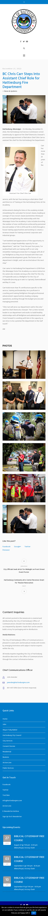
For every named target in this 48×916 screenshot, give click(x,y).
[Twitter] (24, 42)
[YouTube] (27, 42)
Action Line (7, 762)
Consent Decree (9, 746)
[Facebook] (21, 42)
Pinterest (6, 550)
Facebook (6, 546)
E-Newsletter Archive (11, 811)
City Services (7, 740)
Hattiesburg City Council (12, 735)
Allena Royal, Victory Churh (24, 847)
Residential (7, 751)
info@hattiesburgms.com (12, 800)
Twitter (27, 546)
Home (5, 719)
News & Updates (10, 91)
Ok (34, 913)
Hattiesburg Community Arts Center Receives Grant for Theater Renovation (24, 581)
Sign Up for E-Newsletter (12, 816)
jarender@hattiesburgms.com (18, 682)
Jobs (4, 724)
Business (6, 757)
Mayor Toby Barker (10, 729)
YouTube (6, 795)
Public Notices (8, 768)
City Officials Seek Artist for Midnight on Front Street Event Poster (24, 571)
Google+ (17, 546)
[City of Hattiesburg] (24, 21)
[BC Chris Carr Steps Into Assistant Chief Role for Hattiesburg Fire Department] (24, 109)
